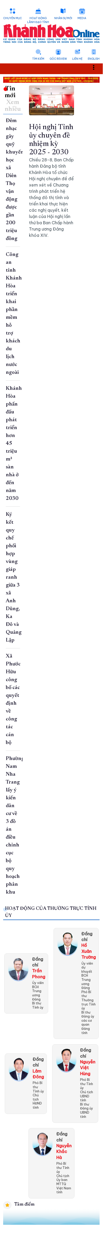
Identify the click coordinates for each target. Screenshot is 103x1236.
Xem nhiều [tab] (13, 105)
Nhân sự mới (63, 18)
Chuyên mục (12, 18)
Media (81, 18)
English (94, 59)
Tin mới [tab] (10, 92)
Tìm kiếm (38, 59)
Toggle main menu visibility (96, 67)
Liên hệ (77, 59)
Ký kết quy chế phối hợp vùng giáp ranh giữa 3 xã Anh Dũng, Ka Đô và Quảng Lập (14, 577)
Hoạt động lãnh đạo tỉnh (38, 20)
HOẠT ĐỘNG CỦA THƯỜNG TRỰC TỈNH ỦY (50, 912)
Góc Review (58, 59)
